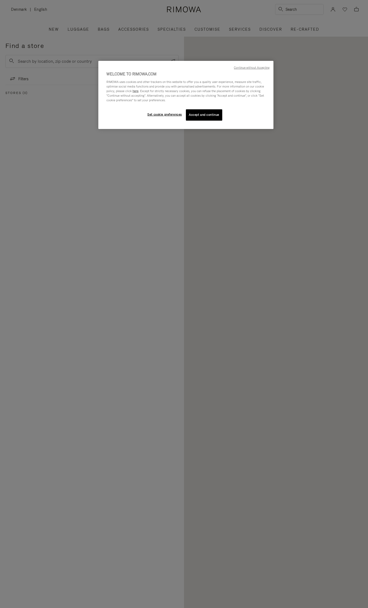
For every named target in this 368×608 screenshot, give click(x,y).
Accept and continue (204, 115)
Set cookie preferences (164, 114)
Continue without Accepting (251, 67)
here (135, 91)
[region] (185, 95)
